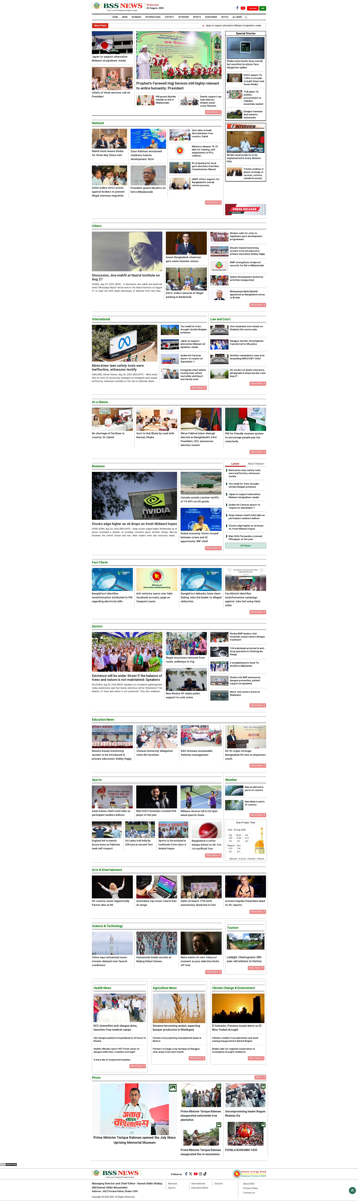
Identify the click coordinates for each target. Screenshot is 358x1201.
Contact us (249, 1192)
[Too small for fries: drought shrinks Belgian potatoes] (170, 330)
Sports (197, 17)
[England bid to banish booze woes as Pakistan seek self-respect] (107, 829)
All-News (245, 545)
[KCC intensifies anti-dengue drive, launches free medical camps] (120, 1008)
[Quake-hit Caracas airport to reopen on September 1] (170, 359)
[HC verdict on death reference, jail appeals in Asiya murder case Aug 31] (220, 373)
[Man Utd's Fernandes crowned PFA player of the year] (156, 796)
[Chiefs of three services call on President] (112, 78)
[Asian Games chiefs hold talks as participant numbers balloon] (112, 796)
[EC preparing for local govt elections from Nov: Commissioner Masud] (180, 167)
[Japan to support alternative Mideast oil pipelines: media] (112, 42)
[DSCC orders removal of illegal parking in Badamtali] (186, 279)
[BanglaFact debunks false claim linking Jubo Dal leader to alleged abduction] (201, 579)
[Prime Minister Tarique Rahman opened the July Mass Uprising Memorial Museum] (134, 1109)
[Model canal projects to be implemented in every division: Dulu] (246, 142)
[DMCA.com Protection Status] (8, 1164)
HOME (112, 17)
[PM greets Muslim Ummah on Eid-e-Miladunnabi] (146, 100)
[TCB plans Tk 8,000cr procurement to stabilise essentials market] (235, 94)
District (169, 17)
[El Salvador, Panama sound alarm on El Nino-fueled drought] (238, 1008)
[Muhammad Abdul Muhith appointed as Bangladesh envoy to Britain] (220, 295)
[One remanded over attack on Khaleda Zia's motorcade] (220, 330)
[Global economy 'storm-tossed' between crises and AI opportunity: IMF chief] (201, 519)
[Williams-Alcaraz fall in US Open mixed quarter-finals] (201, 797)
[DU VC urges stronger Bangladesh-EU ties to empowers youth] (245, 736)
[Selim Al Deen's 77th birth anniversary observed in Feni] (201, 887)
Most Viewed (255, 463)
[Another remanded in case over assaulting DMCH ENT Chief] (220, 359)
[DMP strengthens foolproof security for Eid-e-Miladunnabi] (220, 266)
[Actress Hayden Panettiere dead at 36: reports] (245, 887)
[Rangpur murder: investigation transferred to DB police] (220, 344)
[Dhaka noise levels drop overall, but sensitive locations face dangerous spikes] (246, 48)
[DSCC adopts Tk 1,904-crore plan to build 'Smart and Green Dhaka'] (235, 78)
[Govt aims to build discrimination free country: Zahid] (180, 134)
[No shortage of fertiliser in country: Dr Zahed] (112, 419)
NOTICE (227, 17)
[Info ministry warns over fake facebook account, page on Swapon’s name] (156, 579)
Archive (253, 8)
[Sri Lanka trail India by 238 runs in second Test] (140, 829)
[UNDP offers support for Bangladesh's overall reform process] (180, 183)
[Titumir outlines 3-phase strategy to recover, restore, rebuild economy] (235, 171)
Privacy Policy (250, 1188)
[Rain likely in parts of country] (235, 805)
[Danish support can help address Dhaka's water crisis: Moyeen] (190, 100)
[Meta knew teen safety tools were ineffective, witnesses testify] (124, 343)
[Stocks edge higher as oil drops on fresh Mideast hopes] (134, 496)
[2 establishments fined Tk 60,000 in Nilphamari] (220, 666)
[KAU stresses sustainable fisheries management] (201, 736)
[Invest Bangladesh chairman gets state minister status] (186, 243)
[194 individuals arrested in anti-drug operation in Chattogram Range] (220, 652)
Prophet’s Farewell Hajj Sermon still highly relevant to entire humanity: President (260, 25)
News (122, 17)
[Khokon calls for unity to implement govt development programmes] (220, 237)
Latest (235, 463)
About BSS (249, 1183)
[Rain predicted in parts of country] (235, 790)
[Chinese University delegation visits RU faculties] (156, 736)
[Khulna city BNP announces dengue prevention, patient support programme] (220, 681)
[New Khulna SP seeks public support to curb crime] (186, 679)
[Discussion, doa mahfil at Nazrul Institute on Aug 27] (127, 251)
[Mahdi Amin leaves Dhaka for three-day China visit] (109, 139)
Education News (199, 1187)
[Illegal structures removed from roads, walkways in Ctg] (186, 643)
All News (240, 17)
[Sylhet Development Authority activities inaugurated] (220, 280)
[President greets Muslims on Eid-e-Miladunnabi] (148, 175)
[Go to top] (352, 1190)
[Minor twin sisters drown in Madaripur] (220, 695)
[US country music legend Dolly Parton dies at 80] (112, 887)
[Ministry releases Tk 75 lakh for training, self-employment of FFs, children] (180, 151)
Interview (183, 17)
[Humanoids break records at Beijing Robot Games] (156, 943)
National (172, 1183)
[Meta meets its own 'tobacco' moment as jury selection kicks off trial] (201, 943)
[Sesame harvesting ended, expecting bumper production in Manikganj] (179, 1008)
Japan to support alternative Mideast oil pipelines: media (183, 25)
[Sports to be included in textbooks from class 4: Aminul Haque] (173, 829)
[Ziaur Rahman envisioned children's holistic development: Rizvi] (148, 139)
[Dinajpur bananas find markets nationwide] (235, 114)
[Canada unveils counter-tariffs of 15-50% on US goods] (201, 483)
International (153, 17)
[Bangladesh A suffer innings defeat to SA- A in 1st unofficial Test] (207, 829)
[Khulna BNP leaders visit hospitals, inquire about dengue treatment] (220, 637)
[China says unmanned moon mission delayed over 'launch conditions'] (112, 943)
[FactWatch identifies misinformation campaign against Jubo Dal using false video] (245, 579)
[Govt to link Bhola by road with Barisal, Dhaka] (156, 419)
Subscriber (214, 17)
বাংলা (262, 8)
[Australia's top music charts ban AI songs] (156, 887)
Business (136, 17)
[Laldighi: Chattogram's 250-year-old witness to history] (246, 944)
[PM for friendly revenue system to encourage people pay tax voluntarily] (245, 419)
